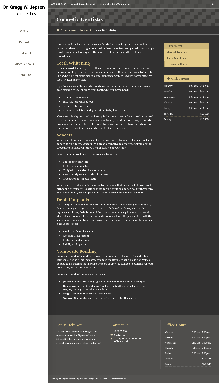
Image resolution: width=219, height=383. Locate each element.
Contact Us (119, 335)
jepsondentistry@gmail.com (115, 4)
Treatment (85, 30)
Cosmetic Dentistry (180, 64)
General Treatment (177, 52)
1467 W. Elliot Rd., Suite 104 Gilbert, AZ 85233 (127, 339)
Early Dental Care (177, 58)
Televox (103, 378)
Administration (118, 378)
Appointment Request (83, 4)
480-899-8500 (58, 4)
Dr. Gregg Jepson (66, 30)
